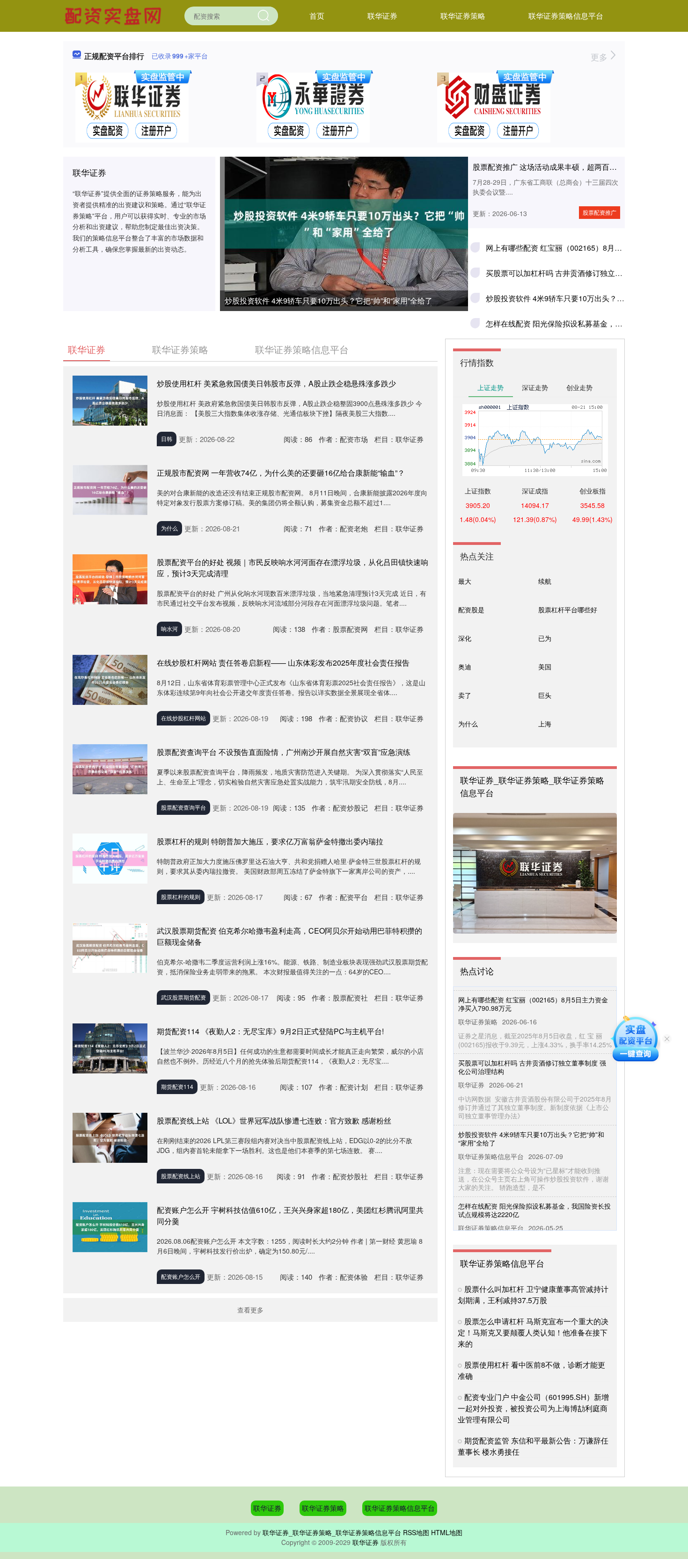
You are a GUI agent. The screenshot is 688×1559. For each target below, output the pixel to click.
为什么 (169, 528)
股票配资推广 (599, 212)
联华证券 (382, 15)
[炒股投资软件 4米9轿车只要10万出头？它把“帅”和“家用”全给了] (344, 224)
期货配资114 (177, 1086)
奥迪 (464, 666)
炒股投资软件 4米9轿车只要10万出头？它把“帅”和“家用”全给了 (328, 300)
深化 (464, 638)
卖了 (464, 695)
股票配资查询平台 (183, 807)
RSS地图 (416, 1532)
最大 (464, 581)
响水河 (169, 628)
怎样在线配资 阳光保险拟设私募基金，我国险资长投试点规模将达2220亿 (534, 1190)
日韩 (166, 438)
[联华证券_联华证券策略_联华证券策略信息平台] (114, 15)
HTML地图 (446, 1532)
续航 (544, 581)
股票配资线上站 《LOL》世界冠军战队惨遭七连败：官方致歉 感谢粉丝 (274, 1120)
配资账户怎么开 (180, 1276)
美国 (544, 666)
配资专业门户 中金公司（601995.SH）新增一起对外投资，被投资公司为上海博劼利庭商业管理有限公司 (533, 1408)
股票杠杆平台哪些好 (567, 609)
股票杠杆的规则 (180, 896)
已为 (544, 638)
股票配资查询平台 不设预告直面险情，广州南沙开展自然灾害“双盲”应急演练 (283, 752)
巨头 (544, 695)
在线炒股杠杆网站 (183, 718)
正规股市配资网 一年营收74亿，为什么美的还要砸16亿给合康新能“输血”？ (281, 472)
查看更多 (250, 1309)
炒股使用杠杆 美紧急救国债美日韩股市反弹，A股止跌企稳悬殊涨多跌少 (276, 383)
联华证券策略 (462, 15)
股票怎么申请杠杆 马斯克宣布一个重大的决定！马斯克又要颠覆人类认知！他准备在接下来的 (533, 1332)
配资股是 (471, 609)
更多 (600, 57)
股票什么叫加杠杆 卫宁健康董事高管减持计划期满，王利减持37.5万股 (533, 1294)
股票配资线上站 (180, 1176)
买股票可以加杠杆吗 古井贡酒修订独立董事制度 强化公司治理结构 (532, 1047)
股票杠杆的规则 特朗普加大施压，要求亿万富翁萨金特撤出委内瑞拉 (270, 841)
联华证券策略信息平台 (565, 15)
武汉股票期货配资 (183, 997)
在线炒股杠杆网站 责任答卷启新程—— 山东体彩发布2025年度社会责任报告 (283, 662)
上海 (544, 723)
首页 (316, 15)
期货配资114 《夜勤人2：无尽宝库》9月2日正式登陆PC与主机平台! (270, 1031)
